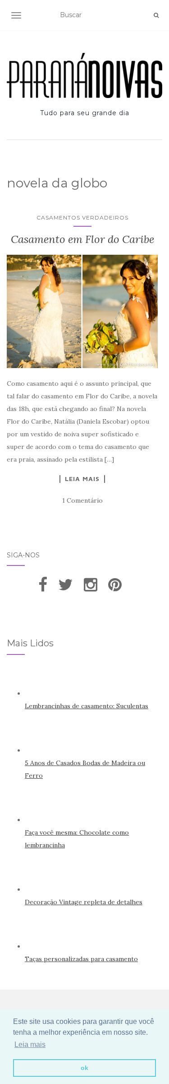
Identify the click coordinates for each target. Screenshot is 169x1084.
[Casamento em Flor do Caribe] (82, 312)
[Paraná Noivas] (84, 75)
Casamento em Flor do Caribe (82, 239)
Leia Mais (82, 478)
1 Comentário (82, 500)
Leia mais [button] (30, 1044)
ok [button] (84, 1067)
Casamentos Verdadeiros (82, 217)
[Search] (156, 15)
